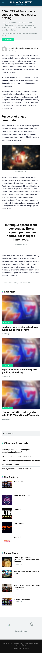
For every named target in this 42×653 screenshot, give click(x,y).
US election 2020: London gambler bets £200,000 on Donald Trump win (20, 414)
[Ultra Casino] (7, 518)
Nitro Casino (19, 523)
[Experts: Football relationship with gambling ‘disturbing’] (21, 352)
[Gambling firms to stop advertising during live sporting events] (21, 309)
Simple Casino (20, 482)
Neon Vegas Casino (22, 495)
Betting (4, 283)
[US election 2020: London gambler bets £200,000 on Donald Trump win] (21, 394)
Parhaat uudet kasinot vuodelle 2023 (16, 456)
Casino (9, 283)
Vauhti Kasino (19, 537)
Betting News (8, 39)
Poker (24, 283)
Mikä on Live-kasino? (10, 465)
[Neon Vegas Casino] (7, 505)
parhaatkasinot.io (21, 2)
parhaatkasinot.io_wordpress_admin (24, 48)
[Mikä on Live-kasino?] (7, 605)
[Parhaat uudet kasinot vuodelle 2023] (7, 577)
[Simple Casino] (7, 487)
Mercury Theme (21, 645)
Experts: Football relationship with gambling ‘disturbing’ (19, 371)
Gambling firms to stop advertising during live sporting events (20, 328)
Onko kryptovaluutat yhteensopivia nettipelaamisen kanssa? (16, 451)
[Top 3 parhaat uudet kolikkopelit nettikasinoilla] (7, 591)
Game (20, 283)
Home (3, 33)
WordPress (35, 643)
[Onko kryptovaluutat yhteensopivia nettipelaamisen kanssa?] (7, 567)
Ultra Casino (19, 509)
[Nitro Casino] (7, 532)
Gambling (15, 283)
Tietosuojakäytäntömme (21, 648)
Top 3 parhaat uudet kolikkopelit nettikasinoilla (21, 460)
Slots (28, 283)
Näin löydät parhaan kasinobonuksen (16, 469)
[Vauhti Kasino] (7, 546)
